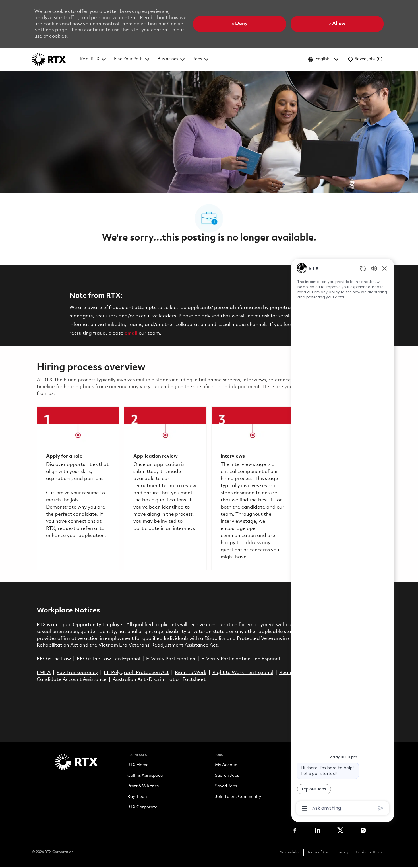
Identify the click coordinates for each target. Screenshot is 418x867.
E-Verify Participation (170, 659)
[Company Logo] (49, 59)
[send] (380, 808)
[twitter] (340, 830)
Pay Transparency (77, 672)
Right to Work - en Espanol (242, 672)
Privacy (342, 852)
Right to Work (190, 672)
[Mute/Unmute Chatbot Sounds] (374, 268)
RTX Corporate (142, 807)
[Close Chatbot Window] (384, 268)
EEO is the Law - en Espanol (108, 659)
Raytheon (137, 797)
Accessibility (290, 852)
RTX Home (137, 765)
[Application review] (165, 488)
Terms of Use (318, 852)
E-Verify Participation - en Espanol (240, 659)
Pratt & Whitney (143, 786)
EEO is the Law (54, 659)
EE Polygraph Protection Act (136, 672)
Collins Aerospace (145, 776)
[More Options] (304, 808)
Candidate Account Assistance (72, 679)
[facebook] (295, 830)
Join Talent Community (238, 797)
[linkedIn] (317, 830)
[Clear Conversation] (363, 268)
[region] (342, 537)
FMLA (44, 672)
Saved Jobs (226, 786)
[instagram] (363, 830)
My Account (227, 765)
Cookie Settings (369, 852)
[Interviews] (253, 488)
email (131, 333)
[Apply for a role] (78, 488)
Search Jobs (227, 776)
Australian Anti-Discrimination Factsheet (159, 679)
